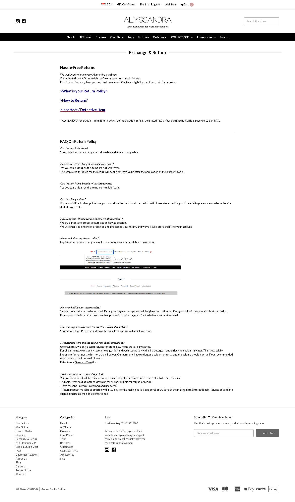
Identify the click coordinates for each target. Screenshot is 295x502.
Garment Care (83, 362)
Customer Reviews (27, 454)
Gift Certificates (126, 4)
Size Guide (22, 427)
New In (71, 37)
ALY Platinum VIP (26, 443)
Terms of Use (23, 470)
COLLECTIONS (180, 37)
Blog (18, 462)
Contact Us (22, 423)
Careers (20, 466)
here (116, 331)
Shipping (21, 435)
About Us (21, 458)
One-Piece (117, 37)
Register (156, 4)
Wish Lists (170, 4)
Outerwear (160, 37)
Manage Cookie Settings (53, 489)
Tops (131, 37)
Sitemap (20, 474)
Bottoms (143, 37)
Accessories (205, 37)
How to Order (24, 431)
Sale (223, 37)
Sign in (143, 4)
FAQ (18, 450)
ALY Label (85, 37)
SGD (108, 4)
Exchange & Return (27, 439)
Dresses (101, 37)
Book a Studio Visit (27, 446)
